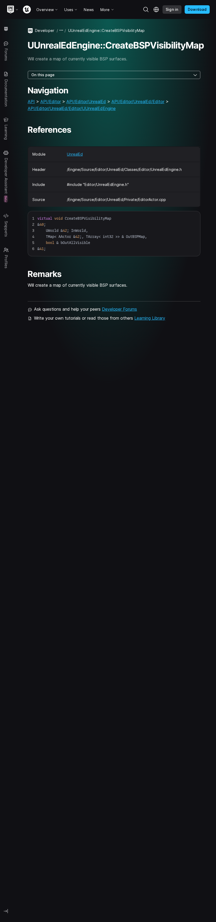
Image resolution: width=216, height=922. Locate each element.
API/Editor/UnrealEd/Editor (137, 101)
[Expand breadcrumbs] (61, 30)
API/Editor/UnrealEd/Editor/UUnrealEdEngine (72, 108)
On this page (43, 75)
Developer (45, 30)
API (31, 101)
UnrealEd (75, 154)
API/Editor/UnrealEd (86, 101)
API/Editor (50, 101)
